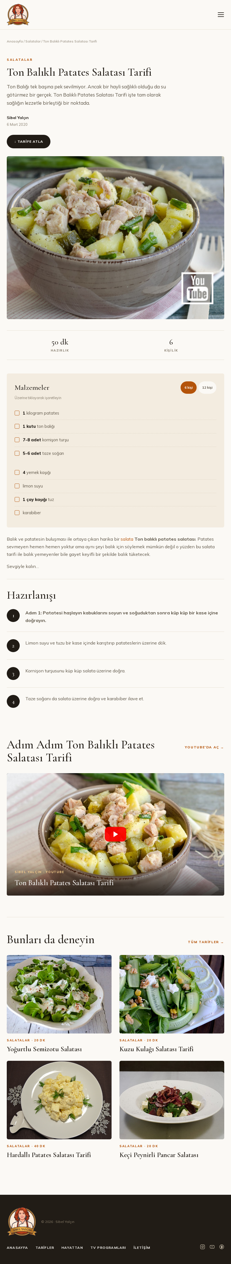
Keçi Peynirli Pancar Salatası (158, 1155)
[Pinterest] (221, 1248)
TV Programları (108, 1247)
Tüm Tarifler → (206, 942)
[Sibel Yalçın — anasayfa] (18, 14)
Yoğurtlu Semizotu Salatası (44, 1049)
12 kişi (207, 387)
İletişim (142, 1247)
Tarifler (44, 1247)
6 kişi (189, 387)
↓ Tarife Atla (28, 141)
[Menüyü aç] (221, 14)
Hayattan (72, 1247)
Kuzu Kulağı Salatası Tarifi (156, 1049)
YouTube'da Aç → (204, 747)
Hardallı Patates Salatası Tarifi (49, 1155)
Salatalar (33, 41)
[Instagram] (202, 1248)
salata (127, 539)
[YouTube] (212, 1248)
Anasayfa (15, 41)
